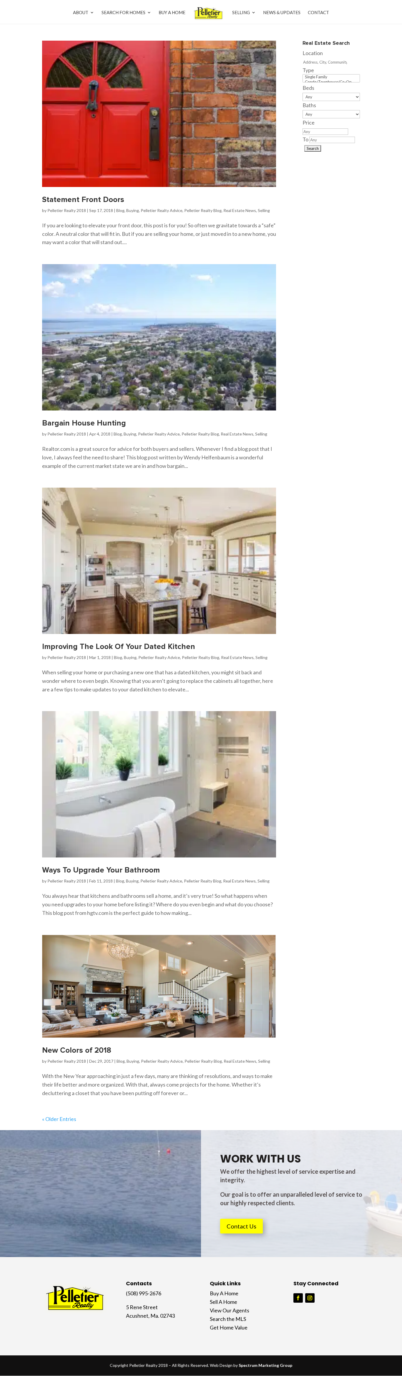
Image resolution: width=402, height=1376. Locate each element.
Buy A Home (172, 12)
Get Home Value (228, 1327)
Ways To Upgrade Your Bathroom (101, 870)
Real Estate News (239, 210)
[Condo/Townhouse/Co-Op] (331, 82)
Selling (241, 12)
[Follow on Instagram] (310, 1298)
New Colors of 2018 (76, 1050)
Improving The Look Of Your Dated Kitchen (118, 646)
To (305, 139)
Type (308, 70)
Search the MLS (228, 1319)
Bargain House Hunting (84, 423)
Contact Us (241, 1226)
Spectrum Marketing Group (265, 1365)
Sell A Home (223, 1302)
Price (309, 122)
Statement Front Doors (83, 199)
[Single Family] (331, 77)
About (80, 12)
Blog (120, 210)
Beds (308, 88)
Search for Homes (123, 12)
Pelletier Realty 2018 (66, 210)
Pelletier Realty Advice (161, 210)
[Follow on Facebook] (298, 1298)
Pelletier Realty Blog (203, 210)
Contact (318, 12)
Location (313, 53)
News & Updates (281, 12)
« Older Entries (59, 1119)
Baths (309, 105)
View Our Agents (229, 1310)
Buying (132, 210)
